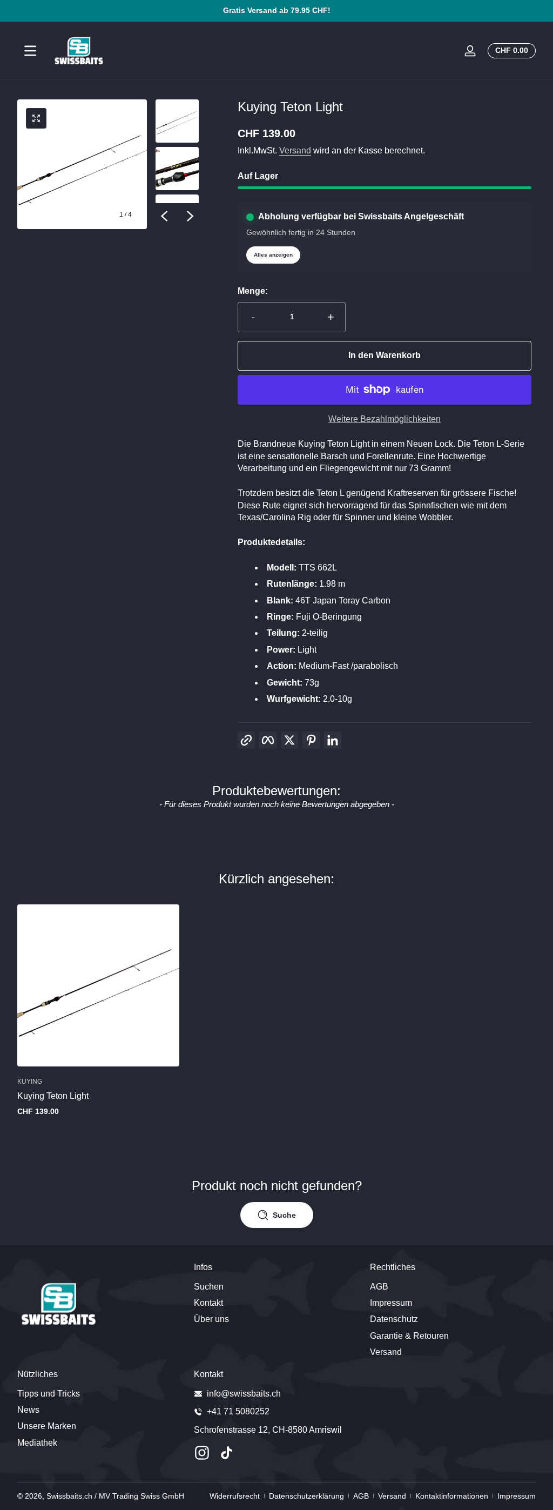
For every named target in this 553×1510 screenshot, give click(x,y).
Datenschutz (394, 1319)
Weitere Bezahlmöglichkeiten (384, 419)
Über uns (211, 1319)
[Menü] (30, 51)
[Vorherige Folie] (164, 216)
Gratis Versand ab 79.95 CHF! (277, 10)
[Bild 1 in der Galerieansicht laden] (177, 121)
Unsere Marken (46, 1426)
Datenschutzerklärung (306, 1496)
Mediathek (37, 1442)
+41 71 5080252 (238, 1411)
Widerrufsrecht (235, 1496)
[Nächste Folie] (190, 216)
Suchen (209, 1286)
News (28, 1409)
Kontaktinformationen (451, 1496)
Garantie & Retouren (409, 1335)
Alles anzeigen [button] (273, 255)
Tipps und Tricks (48, 1393)
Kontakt (208, 1302)
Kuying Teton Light (53, 1095)
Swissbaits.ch (69, 1496)
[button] (509, 50)
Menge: (253, 291)
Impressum (391, 1302)
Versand (295, 150)
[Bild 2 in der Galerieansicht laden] (177, 168)
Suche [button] (284, 1215)
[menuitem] (277, 1287)
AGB (379, 1286)
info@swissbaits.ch (244, 1393)
